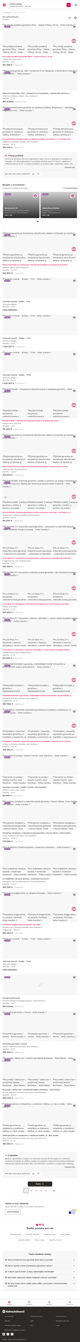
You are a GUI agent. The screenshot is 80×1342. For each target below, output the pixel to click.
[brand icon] (4, 5)
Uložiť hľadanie (13, 1212)
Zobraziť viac (70, 167)
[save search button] (75, 18)
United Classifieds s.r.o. (19, 1339)
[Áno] (33, 174)
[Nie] (38, 174)
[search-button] (69, 5)
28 (54, 1190)
